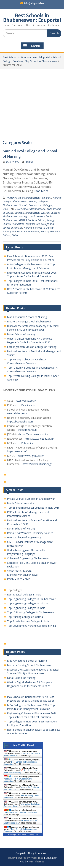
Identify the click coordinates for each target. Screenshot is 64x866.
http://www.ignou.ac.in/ (30, 455)
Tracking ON (33, 835)
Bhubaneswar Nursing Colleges (42, 212)
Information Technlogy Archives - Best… (22, 812)
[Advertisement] (32, 103)
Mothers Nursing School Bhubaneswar (29, 321)
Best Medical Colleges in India (24, 594)
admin (29, 162)
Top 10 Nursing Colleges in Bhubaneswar (31, 612)
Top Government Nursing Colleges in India (31, 625)
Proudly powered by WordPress (25, 857)
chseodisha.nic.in (27, 429)
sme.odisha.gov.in (17, 413)
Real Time (22, 835)
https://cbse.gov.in (26, 400)
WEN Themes (36, 861)
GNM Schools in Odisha (32, 220)
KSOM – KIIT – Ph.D (18, 579)
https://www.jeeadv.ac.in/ (39, 438)
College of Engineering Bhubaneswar (28, 558)
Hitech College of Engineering (24, 537)
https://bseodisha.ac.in (20, 421)
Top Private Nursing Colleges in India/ (28, 621)
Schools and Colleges (40, 205)
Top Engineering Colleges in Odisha (27, 603)
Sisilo (6, 209)
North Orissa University (20, 503)
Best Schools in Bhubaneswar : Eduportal (32, 17)
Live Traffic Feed (23, 745)
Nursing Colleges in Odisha (39, 227)
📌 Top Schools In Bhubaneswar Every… (20, 771)
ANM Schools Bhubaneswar (30, 209)
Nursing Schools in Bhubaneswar (21, 231)
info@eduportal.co (34, 3)
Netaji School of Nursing (21, 334)
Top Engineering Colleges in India (26, 608)
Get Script (12, 835)
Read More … (42, 191)
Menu (35, 46)
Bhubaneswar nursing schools (19, 216)
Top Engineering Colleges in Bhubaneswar (31, 599)
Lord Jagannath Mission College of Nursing (31, 346)
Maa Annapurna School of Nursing (27, 317)
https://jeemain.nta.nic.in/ (33, 434)
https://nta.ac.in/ (24, 443)
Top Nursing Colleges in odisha (25, 616)
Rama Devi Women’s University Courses (30, 533)
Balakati (46, 197)
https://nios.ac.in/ (17, 451)
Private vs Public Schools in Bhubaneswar (31, 498)
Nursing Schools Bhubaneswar (24, 197)
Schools (23, 205)
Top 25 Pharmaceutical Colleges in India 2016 (33, 507)
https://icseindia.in (25, 405)
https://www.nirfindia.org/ (37, 464)
